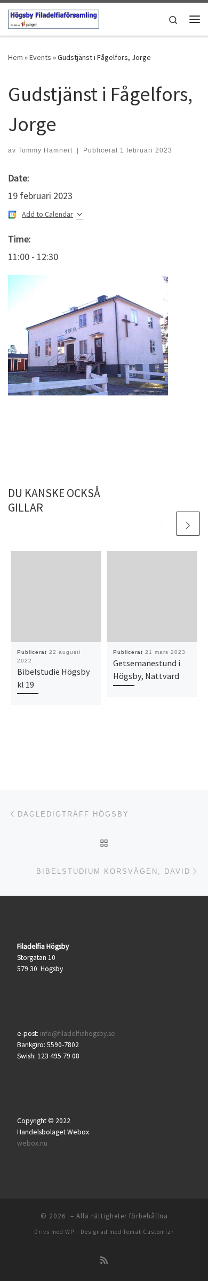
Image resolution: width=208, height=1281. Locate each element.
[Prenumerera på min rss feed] (104, 1260)
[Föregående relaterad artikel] (162, 524)
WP (69, 1232)
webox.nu (32, 1143)
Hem (15, 57)
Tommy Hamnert (45, 150)
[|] (53, 17)
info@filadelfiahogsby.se (77, 1033)
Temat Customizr (148, 1232)
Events (40, 57)
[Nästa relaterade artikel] (188, 524)
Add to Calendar (47, 214)
